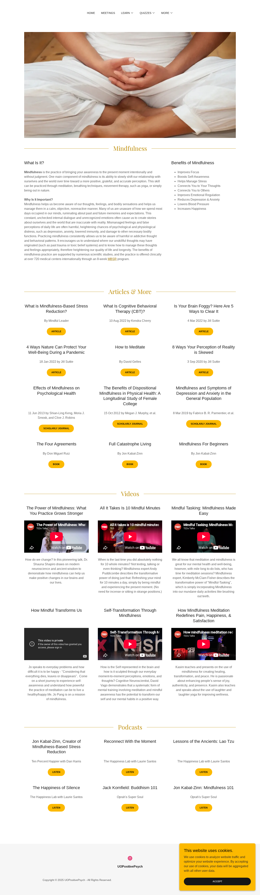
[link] (130, 858)
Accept (217, 881)
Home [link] (91, 12)
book (56, 464)
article (56, 331)
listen (56, 772)
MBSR (112, 259)
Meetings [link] (108, 12)
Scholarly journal (56, 428)
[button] (127, 13)
